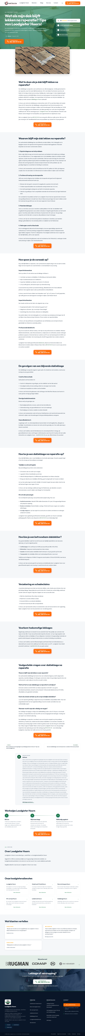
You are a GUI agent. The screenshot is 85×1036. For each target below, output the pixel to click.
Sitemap (78, 1034)
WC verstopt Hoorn (34, 1010)
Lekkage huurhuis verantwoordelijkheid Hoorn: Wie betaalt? (53, 1005)
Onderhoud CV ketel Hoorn (35, 1003)
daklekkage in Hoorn (36, 99)
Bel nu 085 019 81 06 (70, 1004)
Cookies (69, 1034)
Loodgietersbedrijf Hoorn (35, 1019)
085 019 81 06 (36, 117)
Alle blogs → (49, 1020)
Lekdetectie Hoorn (34, 1013)
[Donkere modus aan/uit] (62, 3)
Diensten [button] (34, 3)
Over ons (48, 3)
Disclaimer (74, 1034)
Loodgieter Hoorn (24, 3)
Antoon (9, 36)
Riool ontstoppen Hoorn (35, 1007)
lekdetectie (41, 343)
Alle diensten (33, 1022)
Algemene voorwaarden (61, 1034)
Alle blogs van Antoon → (28, 802)
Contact (56, 3)
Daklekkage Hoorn (12, 12)
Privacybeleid (53, 1034)
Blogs (41, 3)
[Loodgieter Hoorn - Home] (11, 3)
